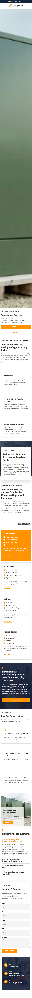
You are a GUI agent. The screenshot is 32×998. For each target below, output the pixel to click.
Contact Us (8, 822)
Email (3, 920)
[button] (30, 5)
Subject (4, 929)
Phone (3, 912)
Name (3, 903)
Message (4, 937)
